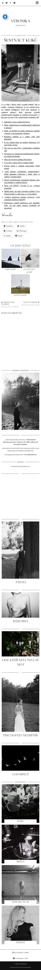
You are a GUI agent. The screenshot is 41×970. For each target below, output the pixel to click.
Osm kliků (10, 269)
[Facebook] (7, 3)
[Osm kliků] (11, 258)
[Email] (14, 3)
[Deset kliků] (20, 284)
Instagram (21, 952)
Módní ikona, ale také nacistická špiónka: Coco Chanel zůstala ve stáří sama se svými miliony (22, 192)
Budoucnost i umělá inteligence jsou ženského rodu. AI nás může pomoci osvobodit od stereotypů (22, 205)
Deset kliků (20, 295)
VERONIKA (20, 21)
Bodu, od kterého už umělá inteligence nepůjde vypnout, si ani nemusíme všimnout (22, 132)
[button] (38, 3)
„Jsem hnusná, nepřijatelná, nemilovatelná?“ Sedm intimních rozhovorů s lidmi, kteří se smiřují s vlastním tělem (22, 174)
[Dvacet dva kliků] (30, 258)
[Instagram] (3, 3)
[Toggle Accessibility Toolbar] (5, 16)
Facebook (21, 958)
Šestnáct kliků (20, 40)
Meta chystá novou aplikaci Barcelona (17, 159)
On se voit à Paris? (10, 304)
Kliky (24, 35)
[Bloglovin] (10, 3)
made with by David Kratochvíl (20, 967)
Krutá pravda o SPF (30, 303)
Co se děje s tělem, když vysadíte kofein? (19, 162)
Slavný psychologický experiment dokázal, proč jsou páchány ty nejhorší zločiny (22, 181)
